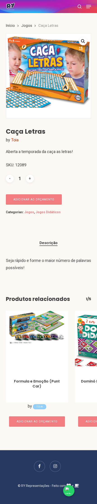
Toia (14, 139)
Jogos (26, 25)
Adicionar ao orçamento (33, 199)
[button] (88, 6)
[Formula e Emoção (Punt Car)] (37, 342)
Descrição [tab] (48, 243)
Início (10, 25)
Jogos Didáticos (48, 212)
